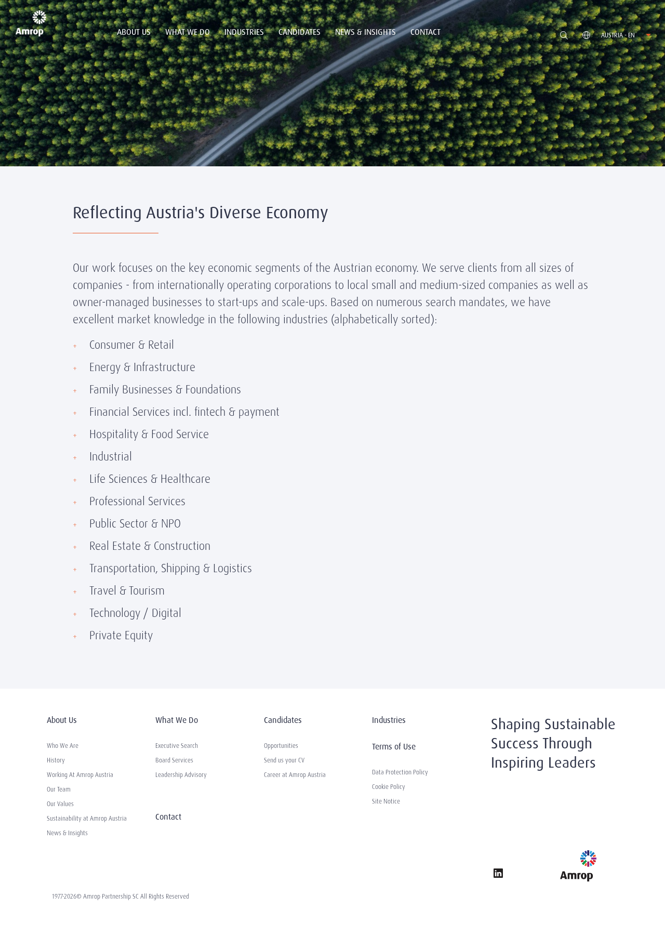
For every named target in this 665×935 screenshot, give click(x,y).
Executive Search (176, 746)
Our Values (60, 804)
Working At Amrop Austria (80, 775)
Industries (244, 32)
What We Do (187, 32)
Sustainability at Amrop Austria (87, 818)
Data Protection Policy (400, 772)
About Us (134, 32)
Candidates (299, 32)
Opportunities (281, 746)
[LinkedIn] (498, 875)
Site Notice (386, 801)
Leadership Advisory (181, 775)
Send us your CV (284, 760)
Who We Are (62, 746)
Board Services (174, 760)
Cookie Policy (388, 787)
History (56, 760)
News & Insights (365, 32)
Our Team (59, 789)
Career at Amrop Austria (295, 775)
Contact (425, 32)
